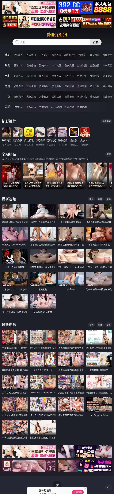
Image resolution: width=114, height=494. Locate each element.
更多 (109, 199)
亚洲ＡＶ (18, 65)
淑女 (100, 324)
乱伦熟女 (94, 75)
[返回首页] (108, 487)
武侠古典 (56, 96)
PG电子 (18, 55)
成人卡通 (44, 75)
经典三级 (82, 75)
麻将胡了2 (69, 55)
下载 (109, 154)
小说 (8, 97)
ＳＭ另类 (107, 65)
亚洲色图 (31, 86)
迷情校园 (69, 96)
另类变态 (107, 75)
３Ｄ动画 (56, 65)
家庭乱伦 (31, 96)
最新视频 (9, 199)
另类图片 (107, 86)
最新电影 (9, 324)
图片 (8, 86)
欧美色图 (44, 86)
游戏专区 (56, 55)
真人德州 (31, 55)
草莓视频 (44, 107)
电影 (8, 76)
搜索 (95, 42)
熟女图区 (94, 86)
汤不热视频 (56, 107)
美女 (91, 199)
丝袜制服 (82, 65)
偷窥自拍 (18, 86)
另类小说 (82, 96)
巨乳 (100, 199)
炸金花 (82, 55)
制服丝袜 (69, 75)
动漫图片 (56, 86)
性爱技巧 (107, 96)
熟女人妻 (69, 65)
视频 (8, 65)
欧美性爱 (56, 75)
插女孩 (18, 107)
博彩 (8, 55)
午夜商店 (31, 107)
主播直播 (94, 65)
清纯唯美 (82, 86)
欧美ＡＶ (44, 65)
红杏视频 (69, 107)
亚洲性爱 (18, 75)
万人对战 (44, 55)
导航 (8, 107)
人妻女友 (44, 96)
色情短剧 (82, 107)
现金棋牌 (94, 55)
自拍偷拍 (31, 65)
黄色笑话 (94, 96)
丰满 (91, 324)
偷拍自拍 (31, 75)
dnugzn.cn (57, 35)
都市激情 (18, 96)
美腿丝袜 (69, 86)
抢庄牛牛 (107, 55)
